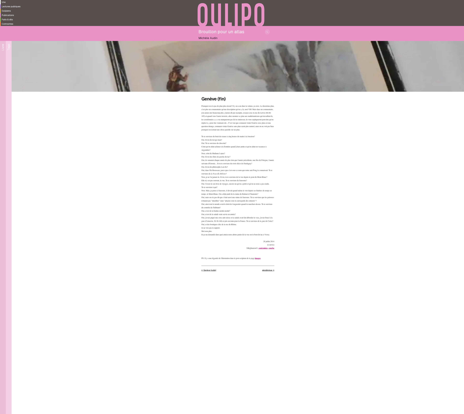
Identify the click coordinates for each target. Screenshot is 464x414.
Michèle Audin (208, 38)
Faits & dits (7, 19)
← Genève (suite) (208, 270)
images (258, 258)
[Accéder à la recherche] (267, 32)
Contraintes (7, 24)
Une (4, 2)
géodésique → (268, 270)
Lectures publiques (11, 6)
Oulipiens (6, 11)
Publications (8, 15)
